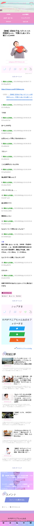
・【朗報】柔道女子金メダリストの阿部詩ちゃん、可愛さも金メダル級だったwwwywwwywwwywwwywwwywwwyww (19, 97)
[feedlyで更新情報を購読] (17, 334)
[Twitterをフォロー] (17, 328)
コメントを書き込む (17, 500)
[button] (30, 295)
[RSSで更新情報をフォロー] (17, 340)
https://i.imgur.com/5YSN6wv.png (12, 89)
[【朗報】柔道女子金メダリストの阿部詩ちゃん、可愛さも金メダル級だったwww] (15, 69)
